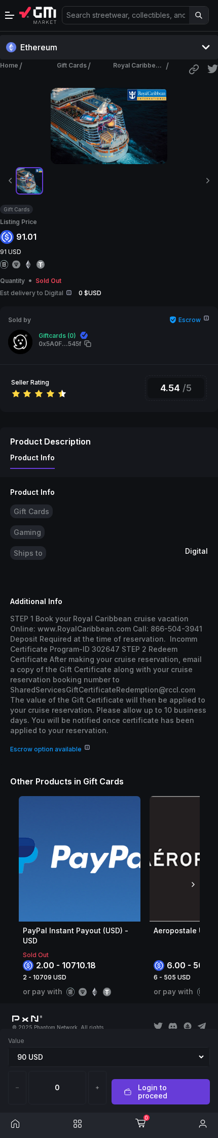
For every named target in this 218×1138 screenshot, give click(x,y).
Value (16, 1041)
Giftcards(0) (57, 335)
